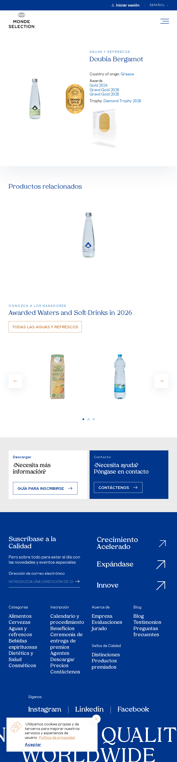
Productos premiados (104, 664)
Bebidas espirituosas (23, 644)
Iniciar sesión (127, 5)
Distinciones (106, 655)
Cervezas (19, 623)
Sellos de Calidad (106, 646)
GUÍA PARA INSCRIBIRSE (40, 488)
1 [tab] (83, 419)
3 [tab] (94, 419)
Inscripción (59, 607)
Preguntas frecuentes (146, 632)
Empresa (102, 617)
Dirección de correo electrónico (37, 573)
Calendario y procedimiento (67, 620)
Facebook (133, 710)
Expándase (115, 565)
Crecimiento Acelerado (117, 544)
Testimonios (147, 623)
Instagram (44, 710)
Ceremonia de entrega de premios (66, 641)
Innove (108, 586)
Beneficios (62, 629)
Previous (15, 381)
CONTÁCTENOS (113, 487)
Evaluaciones (107, 623)
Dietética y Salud (21, 657)
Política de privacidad (57, 737)
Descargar (62, 660)
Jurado (99, 629)
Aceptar (33, 744)
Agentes (59, 654)
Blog (137, 607)
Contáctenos (65, 672)
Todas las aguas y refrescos (45, 326)
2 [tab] (88, 419)
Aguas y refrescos (20, 632)
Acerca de (101, 607)
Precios (59, 666)
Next (161, 381)
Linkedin (89, 710)
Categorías (18, 607)
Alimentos (20, 617)
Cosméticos (22, 666)
